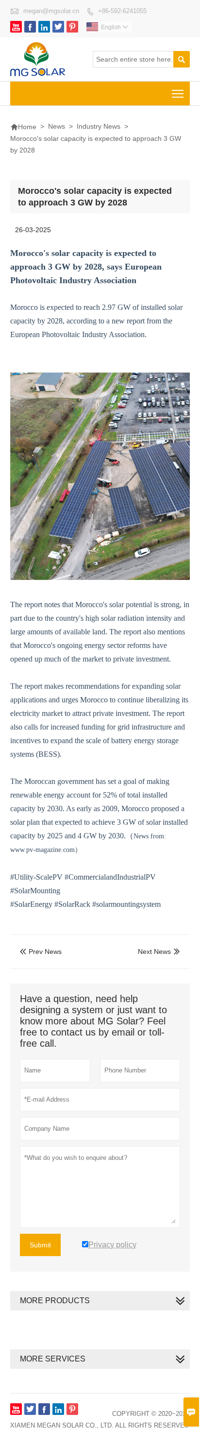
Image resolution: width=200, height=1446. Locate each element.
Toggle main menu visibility (178, 93)
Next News (154, 951)
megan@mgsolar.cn (51, 11)
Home (23, 127)
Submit (40, 1245)
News (56, 126)
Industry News (98, 126)
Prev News (41, 951)
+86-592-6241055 (122, 11)
